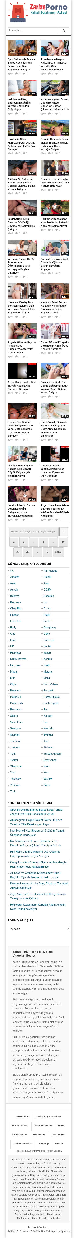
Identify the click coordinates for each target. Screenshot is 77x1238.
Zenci (47, 785)
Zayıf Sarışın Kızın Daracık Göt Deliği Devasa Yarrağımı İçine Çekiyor (21, 224)
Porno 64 (49, 690)
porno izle (17, 1202)
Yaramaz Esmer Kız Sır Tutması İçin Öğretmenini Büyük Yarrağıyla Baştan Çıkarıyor (21, 266)
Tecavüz (15, 741)
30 (27, 552)
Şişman (14, 734)
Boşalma (49, 595)
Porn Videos (51, 684)
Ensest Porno (20, 1125)
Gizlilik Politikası (23, 1143)
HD (12, 646)
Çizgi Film (16, 608)
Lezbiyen (15, 665)
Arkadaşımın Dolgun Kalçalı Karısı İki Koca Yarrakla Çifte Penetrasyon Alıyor (53, 64)
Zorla (13, 791)
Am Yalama (50, 570)
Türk (13, 753)
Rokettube (16, 709)
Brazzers (15, 602)
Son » (58, 552)
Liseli (47, 665)
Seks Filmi (16, 722)
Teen (46, 741)
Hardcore (49, 640)
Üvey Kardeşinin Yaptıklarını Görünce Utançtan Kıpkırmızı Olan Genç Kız (52, 470)
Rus (46, 709)
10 (63, 541)
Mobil (47, 677)
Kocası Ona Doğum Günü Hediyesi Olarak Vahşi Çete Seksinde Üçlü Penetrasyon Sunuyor (20, 429)
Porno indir (16, 703)
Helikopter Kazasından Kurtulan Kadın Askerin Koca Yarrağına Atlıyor (54, 222)
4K (12, 570)
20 (17, 552)
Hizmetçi (15, 652)
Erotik (47, 614)
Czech (47, 608)
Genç (47, 633)
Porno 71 (15, 696)
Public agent (51, 703)
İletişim (59, 1143)
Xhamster (16, 766)
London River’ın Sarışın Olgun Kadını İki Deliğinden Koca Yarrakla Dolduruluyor (21, 510)
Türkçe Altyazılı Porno (48, 1116)
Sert (46, 722)
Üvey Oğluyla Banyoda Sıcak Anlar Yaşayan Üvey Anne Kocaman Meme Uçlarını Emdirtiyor (54, 429)
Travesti (15, 747)
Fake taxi (15, 621)
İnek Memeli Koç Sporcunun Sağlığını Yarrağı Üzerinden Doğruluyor (19, 104)
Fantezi (48, 621)
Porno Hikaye (52, 696)
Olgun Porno (19, 1134)
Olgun (13, 684)
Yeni (46, 772)
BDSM (47, 589)
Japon (47, 652)
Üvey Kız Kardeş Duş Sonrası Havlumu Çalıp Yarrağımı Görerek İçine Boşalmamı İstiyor (22, 307)
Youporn (15, 785)
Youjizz (48, 778)
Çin (45, 602)
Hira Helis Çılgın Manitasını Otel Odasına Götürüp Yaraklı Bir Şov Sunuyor (21, 144)
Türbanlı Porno (43, 1125)
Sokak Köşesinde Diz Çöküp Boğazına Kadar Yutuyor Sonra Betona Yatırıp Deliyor (54, 387)
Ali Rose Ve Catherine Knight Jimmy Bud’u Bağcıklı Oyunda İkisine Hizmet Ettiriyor (21, 184)
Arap (46, 583)
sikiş (16, 1210)
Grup (13, 640)
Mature (48, 671)
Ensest (14, 614)
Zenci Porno (58, 1134)
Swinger (48, 734)
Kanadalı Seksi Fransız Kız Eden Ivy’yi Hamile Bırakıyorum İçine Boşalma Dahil (54, 307)
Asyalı (14, 589)
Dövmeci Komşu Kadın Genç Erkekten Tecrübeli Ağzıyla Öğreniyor (55, 182)
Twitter (14, 759)
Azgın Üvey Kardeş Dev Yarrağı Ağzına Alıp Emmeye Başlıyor (22, 386)
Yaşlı (13, 772)
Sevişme (15, 728)
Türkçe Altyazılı (53, 753)
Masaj (13, 671)
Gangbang (50, 627)
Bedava (14, 595)
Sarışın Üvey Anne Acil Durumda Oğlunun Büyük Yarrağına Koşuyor (54, 264)
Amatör (14, 576)
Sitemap (44, 1143)
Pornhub (15, 690)
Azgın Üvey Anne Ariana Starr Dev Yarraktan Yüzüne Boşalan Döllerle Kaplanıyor (55, 510)
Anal (13, 583)
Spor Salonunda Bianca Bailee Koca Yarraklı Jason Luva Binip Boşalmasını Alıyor (21, 64)
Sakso (14, 715)
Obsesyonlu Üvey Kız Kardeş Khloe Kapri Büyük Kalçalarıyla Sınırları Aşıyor (20, 470)
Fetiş (13, 627)
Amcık (47, 576)
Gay (12, 633)
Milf (12, 677)
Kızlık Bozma (18, 659)
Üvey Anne (50, 759)
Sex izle (48, 728)
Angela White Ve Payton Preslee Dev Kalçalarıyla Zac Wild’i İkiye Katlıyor (22, 347)
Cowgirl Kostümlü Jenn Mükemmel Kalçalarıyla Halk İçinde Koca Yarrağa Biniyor (54, 144)
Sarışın (48, 715)
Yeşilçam (15, 778)
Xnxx (47, 766)
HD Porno (39, 1134)
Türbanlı (48, 747)
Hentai (47, 646)
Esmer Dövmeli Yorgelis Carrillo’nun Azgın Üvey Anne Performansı (55, 346)
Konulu (48, 659)
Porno (61, 1125)
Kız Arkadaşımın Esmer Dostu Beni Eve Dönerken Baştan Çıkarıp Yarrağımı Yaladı (55, 104)
